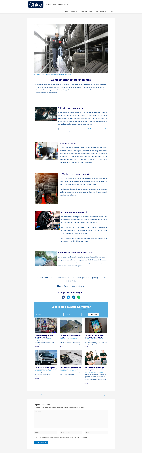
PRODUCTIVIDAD (59, 74)
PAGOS (91, 11)
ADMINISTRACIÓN (50, 74)
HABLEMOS (111, 11)
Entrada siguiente (104, 395)
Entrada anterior (37, 395)
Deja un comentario (39, 74)
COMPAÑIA (84, 11)
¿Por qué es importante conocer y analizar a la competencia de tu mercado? (95, 369)
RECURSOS (103, 11)
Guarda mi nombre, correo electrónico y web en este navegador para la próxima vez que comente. (61, 437)
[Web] (96, 432)
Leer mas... (37, 346)
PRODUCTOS (73, 11)
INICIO (66, 11)
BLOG (96, 11)
